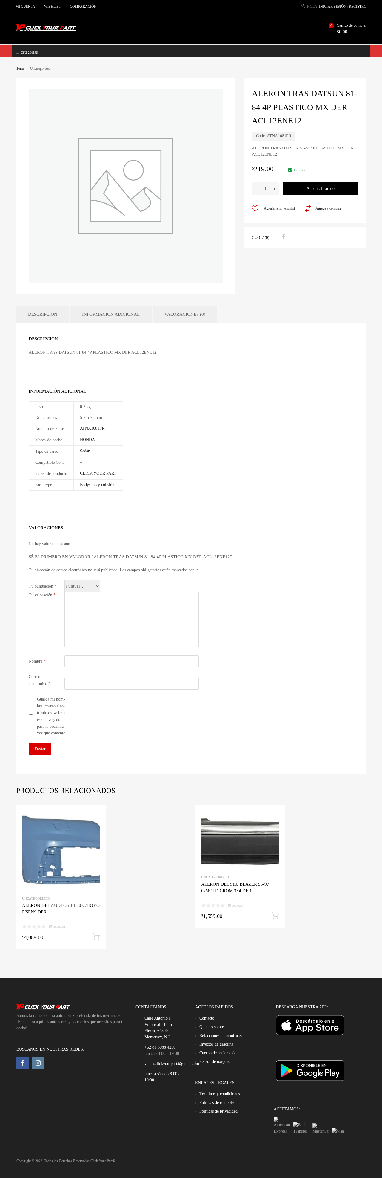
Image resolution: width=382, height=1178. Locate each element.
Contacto (206, 1018)
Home (20, 68)
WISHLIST (52, 6)
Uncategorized (36, 898)
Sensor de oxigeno (214, 1061)
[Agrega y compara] (96, 826)
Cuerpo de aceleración (218, 1053)
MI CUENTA (25, 6)
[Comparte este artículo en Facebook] (282, 237)
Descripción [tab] (42, 314)
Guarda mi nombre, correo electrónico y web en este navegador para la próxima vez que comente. (51, 716)
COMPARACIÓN (83, 6)
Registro (357, 6)
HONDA (87, 439)
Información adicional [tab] (111, 314)
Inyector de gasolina (216, 1044)
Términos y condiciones (219, 1094)
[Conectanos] (22, 1063)
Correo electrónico (39, 680)
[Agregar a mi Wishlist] (96, 816)
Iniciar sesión (332, 6)
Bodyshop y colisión (97, 485)
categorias (29, 52)
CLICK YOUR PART (98, 473)
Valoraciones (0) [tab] (184, 314)
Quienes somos (211, 1027)
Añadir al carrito (320, 188)
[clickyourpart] (46, 30)
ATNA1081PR (92, 428)
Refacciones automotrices (220, 1035)
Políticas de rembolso (217, 1102)
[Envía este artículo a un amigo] (293, 237)
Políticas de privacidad (218, 1111)
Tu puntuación (42, 586)
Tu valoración (42, 595)
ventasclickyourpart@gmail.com (171, 1063)
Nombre (37, 661)
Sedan (85, 451)
